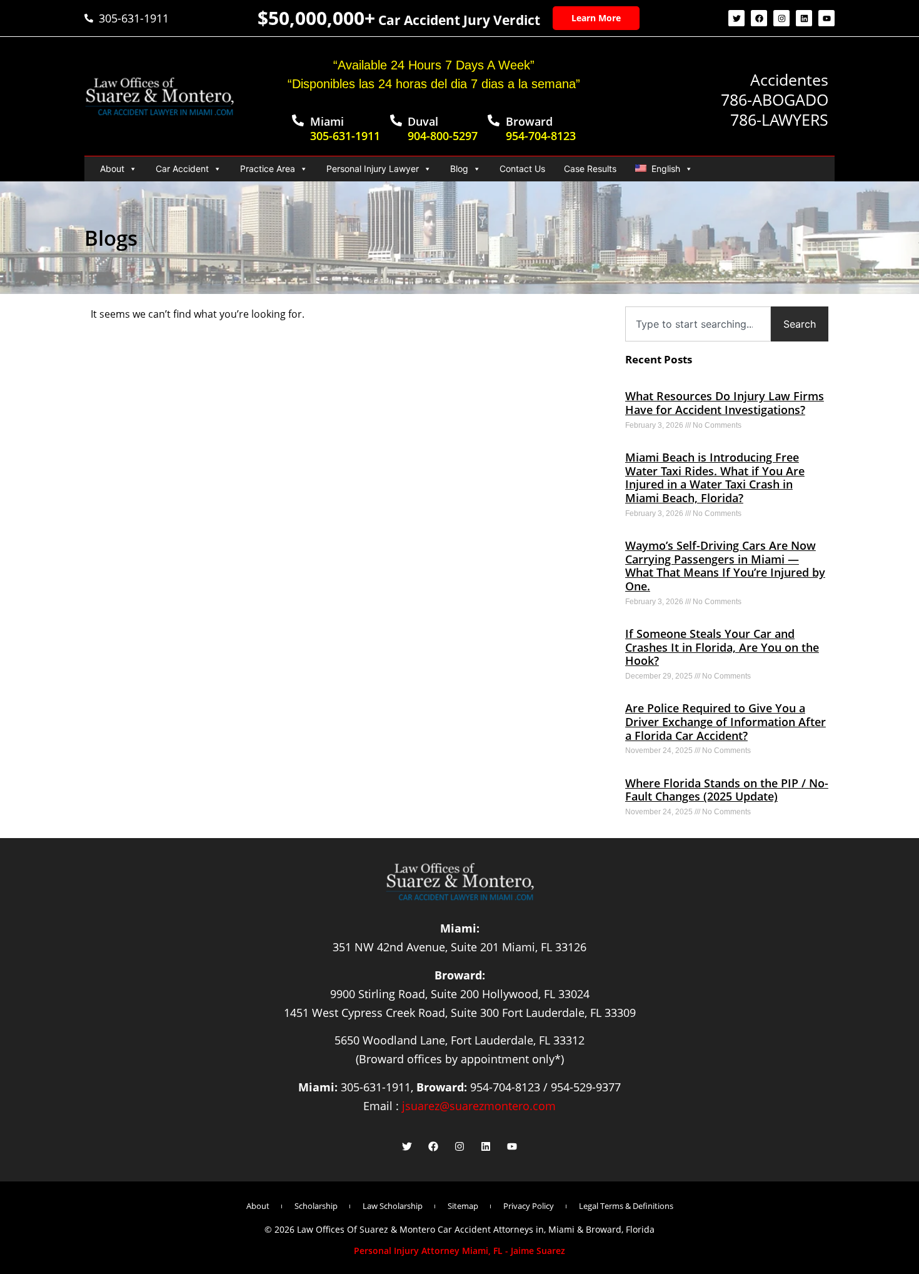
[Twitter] (736, 18)
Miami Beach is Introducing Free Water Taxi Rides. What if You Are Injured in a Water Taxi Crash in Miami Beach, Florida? (715, 477)
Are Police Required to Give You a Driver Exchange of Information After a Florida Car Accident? (725, 721)
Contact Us (522, 168)
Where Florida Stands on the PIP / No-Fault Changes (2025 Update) (726, 790)
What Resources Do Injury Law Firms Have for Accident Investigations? (724, 402)
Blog (459, 168)
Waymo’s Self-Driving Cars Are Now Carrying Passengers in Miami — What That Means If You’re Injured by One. (725, 566)
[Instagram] (781, 18)
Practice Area (267, 168)
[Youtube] (826, 18)
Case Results (590, 168)
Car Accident (182, 168)
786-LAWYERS (779, 119)
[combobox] (698, 323)
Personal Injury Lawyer (372, 168)
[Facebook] (759, 18)
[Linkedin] (804, 18)
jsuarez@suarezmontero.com (479, 1105)
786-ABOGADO (774, 99)
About (112, 168)
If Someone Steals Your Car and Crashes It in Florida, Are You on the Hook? (722, 647)
